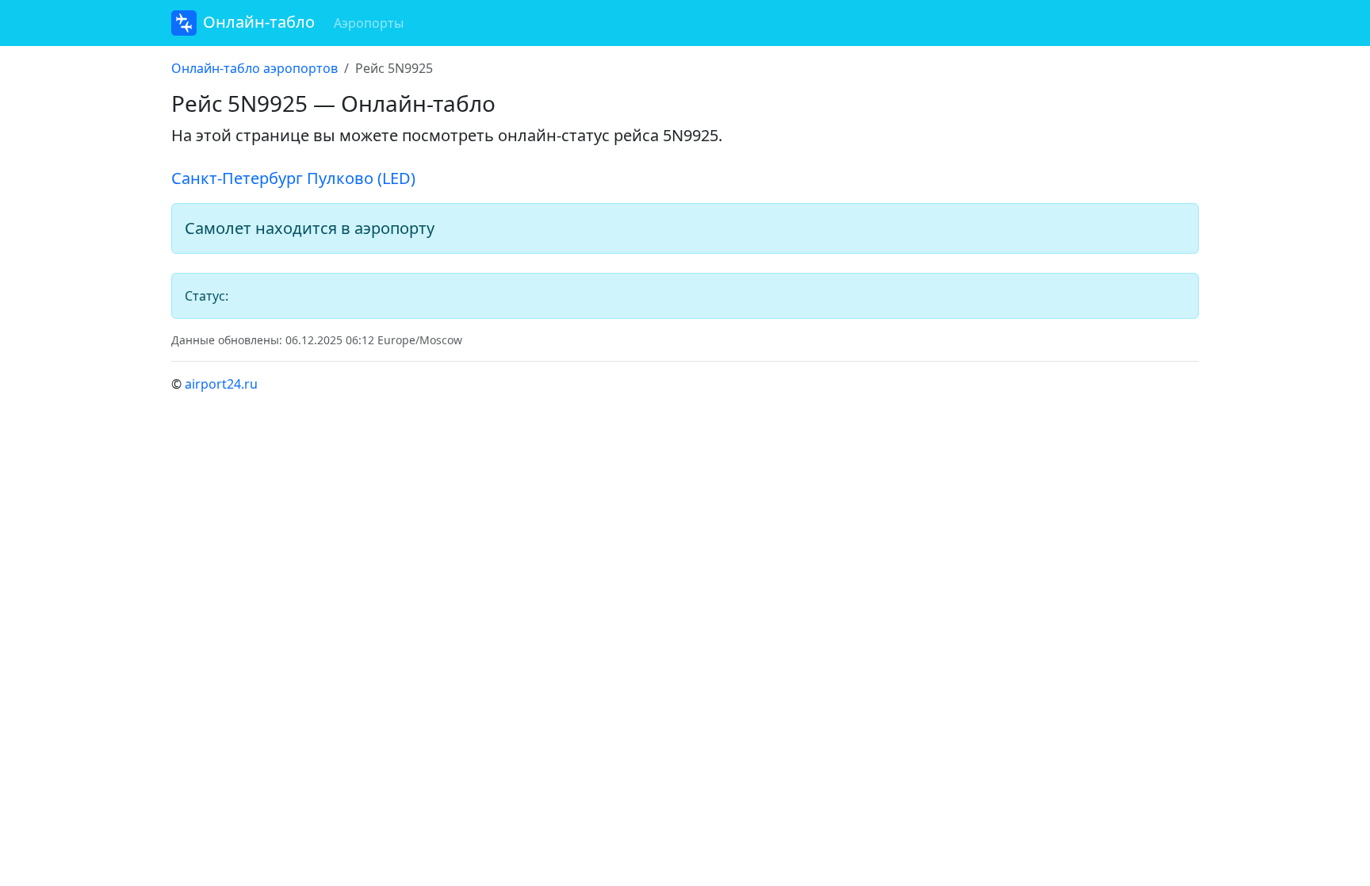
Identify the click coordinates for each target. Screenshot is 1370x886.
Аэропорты (369, 23)
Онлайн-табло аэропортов (254, 68)
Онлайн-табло (259, 22)
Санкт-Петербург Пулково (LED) (293, 178)
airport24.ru (221, 384)
